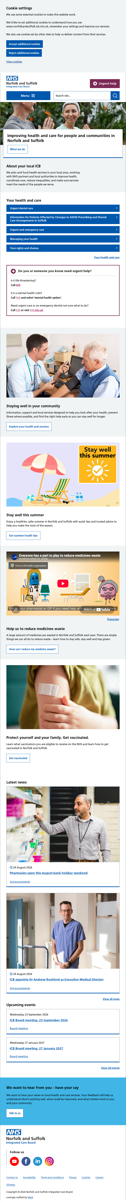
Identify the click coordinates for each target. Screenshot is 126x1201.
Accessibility (29, 1177)
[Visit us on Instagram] (49, 1161)
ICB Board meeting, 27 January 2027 (36, 1048)
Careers (99, 1177)
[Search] (115, 95)
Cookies (86, 1177)
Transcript (113, 619)
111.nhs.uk (36, 310)
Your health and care (107, 257)
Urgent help (107, 83)
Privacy (72, 1177)
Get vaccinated (18, 758)
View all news (111, 999)
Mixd (30, 1197)
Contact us (12, 1177)
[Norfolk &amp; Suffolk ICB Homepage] (21, 82)
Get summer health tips (23, 535)
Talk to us (15, 1113)
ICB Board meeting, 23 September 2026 (39, 1020)
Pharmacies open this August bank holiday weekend (49, 873)
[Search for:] (82, 95)
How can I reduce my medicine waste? (32, 649)
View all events (110, 1068)
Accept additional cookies (24, 44)
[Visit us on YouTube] (14, 1161)
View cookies (14, 61)
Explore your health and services (29, 426)
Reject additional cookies (24, 53)
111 (18, 297)
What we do (17, 149)
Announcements (20, 881)
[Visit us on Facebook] (26, 1161)
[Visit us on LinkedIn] (37, 1161)
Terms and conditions (52, 1177)
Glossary (10, 1184)
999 (18, 285)
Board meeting (19, 1028)
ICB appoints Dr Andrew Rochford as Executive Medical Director (57, 979)
